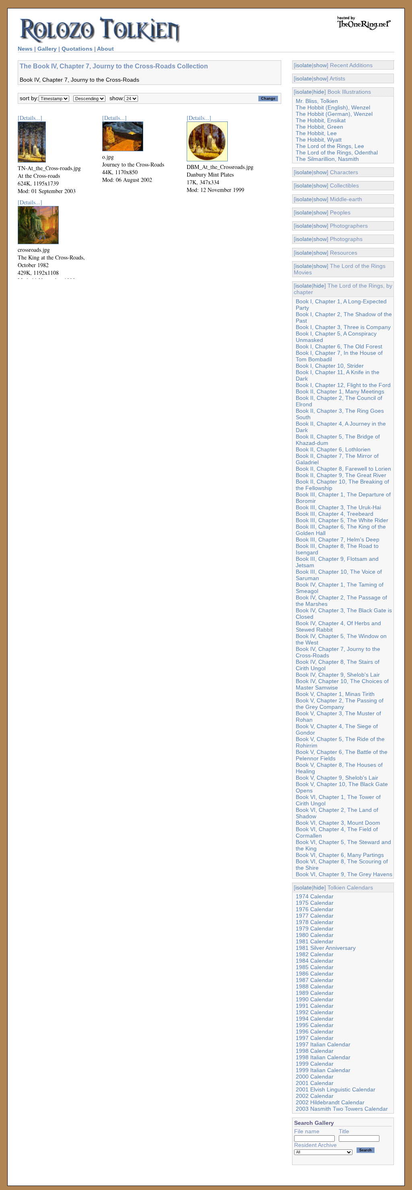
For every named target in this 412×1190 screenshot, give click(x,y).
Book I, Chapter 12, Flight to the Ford (343, 385)
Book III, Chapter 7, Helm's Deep (337, 539)
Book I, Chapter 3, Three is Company (343, 327)
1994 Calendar (315, 1018)
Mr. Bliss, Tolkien (317, 101)
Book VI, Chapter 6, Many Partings (340, 855)
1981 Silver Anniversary (326, 948)
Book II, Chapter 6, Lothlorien (333, 449)
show (320, 65)
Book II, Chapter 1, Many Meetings (340, 391)
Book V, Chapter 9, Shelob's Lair (337, 777)
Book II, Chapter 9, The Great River (341, 475)
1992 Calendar (315, 1012)
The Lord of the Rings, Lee (330, 146)
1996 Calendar (315, 1031)
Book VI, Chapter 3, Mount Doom (338, 822)
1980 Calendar (315, 935)
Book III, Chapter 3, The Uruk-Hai (338, 507)
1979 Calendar (315, 928)
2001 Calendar (315, 1083)
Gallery (47, 48)
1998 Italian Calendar (323, 1057)
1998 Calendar (315, 1051)
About (105, 48)
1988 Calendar (315, 986)
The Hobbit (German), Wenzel (334, 114)
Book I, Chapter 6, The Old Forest (339, 346)
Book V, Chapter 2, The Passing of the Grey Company (339, 703)
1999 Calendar (315, 1063)
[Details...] (30, 117)
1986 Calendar (315, 973)
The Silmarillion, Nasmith (327, 159)
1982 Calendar (315, 954)
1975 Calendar (315, 903)
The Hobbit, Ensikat (321, 120)
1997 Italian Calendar (323, 1044)
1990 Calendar (315, 999)
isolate (303, 65)
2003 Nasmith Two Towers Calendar (342, 1109)
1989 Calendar (315, 993)
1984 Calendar (315, 960)
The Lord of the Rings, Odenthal (337, 152)
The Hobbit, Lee (316, 133)
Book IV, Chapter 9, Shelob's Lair (338, 674)
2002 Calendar (315, 1096)
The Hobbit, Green (319, 127)
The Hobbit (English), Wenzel (333, 107)
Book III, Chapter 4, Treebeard (334, 514)
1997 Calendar (315, 1038)
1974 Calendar (315, 896)
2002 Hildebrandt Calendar (330, 1102)
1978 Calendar (315, 922)
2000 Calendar (315, 1076)
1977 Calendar (315, 915)
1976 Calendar (315, 909)
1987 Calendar (315, 980)
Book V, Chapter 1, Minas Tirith (335, 694)
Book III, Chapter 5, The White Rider (342, 520)
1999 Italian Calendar (323, 1070)
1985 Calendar (315, 967)
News (25, 48)
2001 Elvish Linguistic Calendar (335, 1089)
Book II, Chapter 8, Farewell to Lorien (343, 468)
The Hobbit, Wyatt (319, 139)
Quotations (77, 48)
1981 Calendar (315, 941)
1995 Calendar (315, 1025)
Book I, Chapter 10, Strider (330, 365)
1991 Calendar (315, 1006)
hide (318, 92)
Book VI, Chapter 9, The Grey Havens (344, 874)
